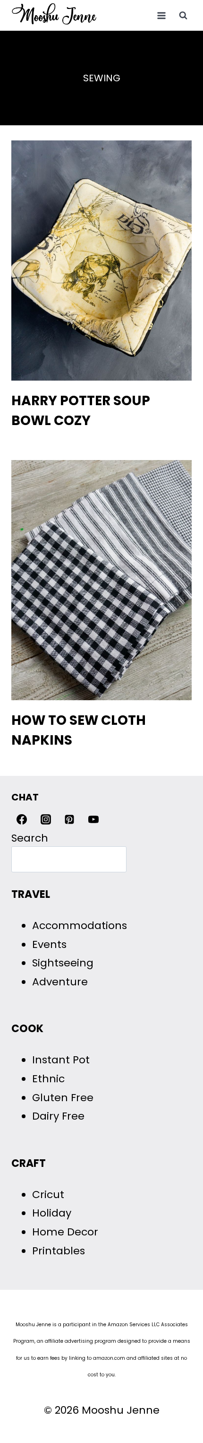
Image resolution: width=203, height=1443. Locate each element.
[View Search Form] (183, 15)
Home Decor (65, 1232)
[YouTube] (93, 819)
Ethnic (48, 1078)
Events (49, 944)
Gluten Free (62, 1097)
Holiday (51, 1213)
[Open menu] (161, 15)
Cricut (48, 1194)
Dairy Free (58, 1116)
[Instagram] (45, 819)
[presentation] (101, 260)
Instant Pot (61, 1059)
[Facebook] (21, 819)
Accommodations (79, 925)
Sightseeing (62, 963)
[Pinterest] (69, 819)
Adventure (60, 981)
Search (29, 838)
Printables (58, 1250)
